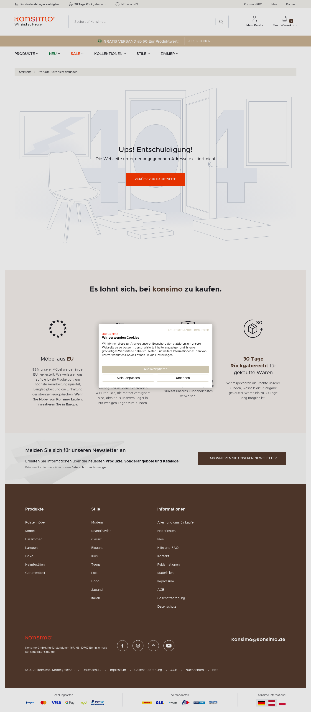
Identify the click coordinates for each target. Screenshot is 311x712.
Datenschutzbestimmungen (188, 330)
